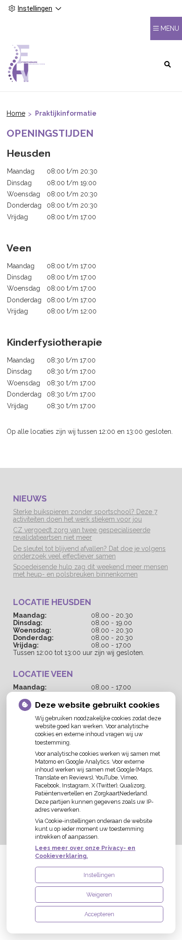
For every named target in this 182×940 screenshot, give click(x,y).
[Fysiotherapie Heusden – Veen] (27, 64)
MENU (170, 28)
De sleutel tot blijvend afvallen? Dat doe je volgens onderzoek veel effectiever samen (89, 552)
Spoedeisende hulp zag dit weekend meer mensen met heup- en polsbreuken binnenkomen (90, 570)
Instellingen (99, 874)
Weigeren (99, 894)
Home (16, 113)
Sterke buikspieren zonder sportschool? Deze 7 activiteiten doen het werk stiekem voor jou (85, 515)
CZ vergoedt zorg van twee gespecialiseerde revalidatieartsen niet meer (81, 533)
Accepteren (99, 914)
